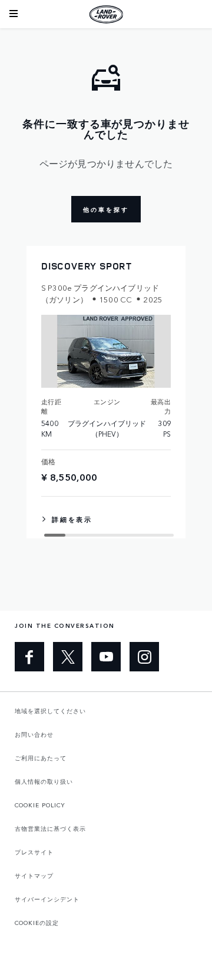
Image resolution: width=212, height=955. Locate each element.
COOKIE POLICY (40, 805)
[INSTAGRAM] (144, 656)
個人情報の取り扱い (44, 781)
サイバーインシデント (47, 899)
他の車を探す (106, 209)
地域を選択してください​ (50, 711)
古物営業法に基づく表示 (50, 828)
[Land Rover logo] (106, 14)
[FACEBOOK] (29, 656)
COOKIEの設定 (37, 923)
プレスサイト (34, 852)
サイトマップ (34, 875)
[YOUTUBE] (106, 656)
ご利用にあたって (41, 758)
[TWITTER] (67, 656)
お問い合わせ (34, 734)
